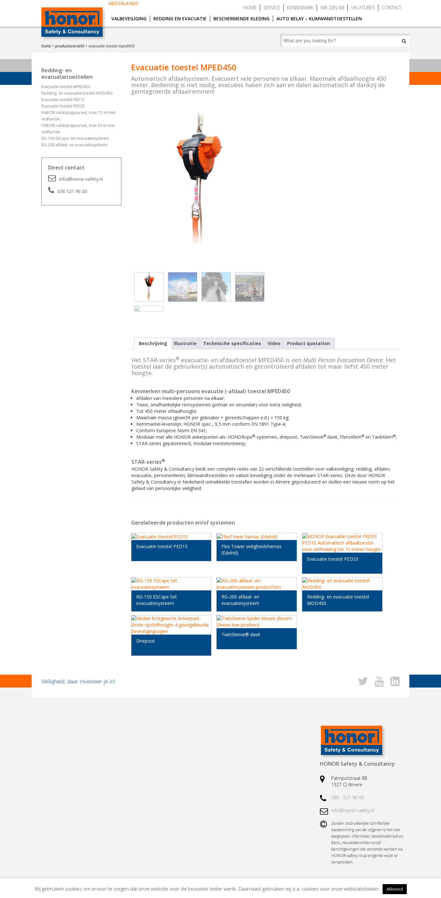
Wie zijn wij (332, 8)
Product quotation (308, 343)
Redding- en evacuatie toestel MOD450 (76, 93)
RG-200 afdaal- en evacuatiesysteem (74, 145)
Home (250, 8)
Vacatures (363, 8)
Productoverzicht (69, 46)
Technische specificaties (232, 343)
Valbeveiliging (129, 18)
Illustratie (185, 343)
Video (274, 343)
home (46, 46)
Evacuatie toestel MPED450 (65, 86)
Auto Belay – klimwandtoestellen (319, 18)
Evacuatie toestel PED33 (63, 106)
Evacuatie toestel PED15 (63, 99)
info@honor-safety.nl (81, 179)
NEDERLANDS (123, 3)
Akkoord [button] (394, 889)
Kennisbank (300, 8)
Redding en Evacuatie (180, 18)
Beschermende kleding (241, 18)
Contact (391, 8)
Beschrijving (153, 343)
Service (271, 8)
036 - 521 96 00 (347, 797)
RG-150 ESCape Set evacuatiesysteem (75, 138)
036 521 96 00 (72, 191)
